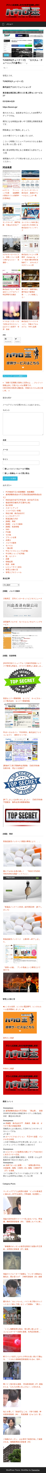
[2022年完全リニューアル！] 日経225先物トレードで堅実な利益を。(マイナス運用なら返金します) (22, 664)
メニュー (9, 24)
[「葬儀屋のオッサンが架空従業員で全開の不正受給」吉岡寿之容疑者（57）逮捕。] (12, 1261)
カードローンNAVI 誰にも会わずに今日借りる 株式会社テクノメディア (30, 226)
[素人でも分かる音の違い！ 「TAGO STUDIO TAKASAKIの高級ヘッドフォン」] (22, 889)
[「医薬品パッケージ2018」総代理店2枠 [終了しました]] (22, 923)
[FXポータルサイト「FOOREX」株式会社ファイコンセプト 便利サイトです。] (21, 749)
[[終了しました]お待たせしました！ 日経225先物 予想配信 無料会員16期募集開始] (22, 816)
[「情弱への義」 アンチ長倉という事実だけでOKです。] (21, 982)
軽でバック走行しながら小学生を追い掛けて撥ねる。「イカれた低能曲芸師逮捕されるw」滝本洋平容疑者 (22, 1358)
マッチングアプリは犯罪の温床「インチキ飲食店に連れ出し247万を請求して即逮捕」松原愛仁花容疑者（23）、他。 (22, 1192)
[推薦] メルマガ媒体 (14, 524)
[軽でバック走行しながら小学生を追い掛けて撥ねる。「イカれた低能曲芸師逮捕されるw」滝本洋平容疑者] (12, 1371)
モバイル (9, 545)
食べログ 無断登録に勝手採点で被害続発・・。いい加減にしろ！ (30, 293)
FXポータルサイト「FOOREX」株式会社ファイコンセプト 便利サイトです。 (22, 733)
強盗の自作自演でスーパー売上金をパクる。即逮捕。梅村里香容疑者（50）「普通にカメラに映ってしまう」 (22, 1220)
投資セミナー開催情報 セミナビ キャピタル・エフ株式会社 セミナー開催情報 (22, 699)
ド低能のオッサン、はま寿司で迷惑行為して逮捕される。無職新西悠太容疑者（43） (22, 1440)
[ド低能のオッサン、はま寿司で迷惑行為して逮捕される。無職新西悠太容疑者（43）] (12, 1453)
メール (5, 450)
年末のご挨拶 (8, 1069)
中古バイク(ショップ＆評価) (17, 551)
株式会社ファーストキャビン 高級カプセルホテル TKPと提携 (30, 324)
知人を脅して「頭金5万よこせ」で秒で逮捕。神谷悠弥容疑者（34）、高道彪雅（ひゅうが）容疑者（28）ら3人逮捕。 (22, 1413)
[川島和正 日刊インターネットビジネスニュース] (22, 609)
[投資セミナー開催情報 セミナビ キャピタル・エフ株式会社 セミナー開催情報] (22, 716)
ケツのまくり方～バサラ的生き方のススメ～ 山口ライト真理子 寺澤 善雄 (11, 325)
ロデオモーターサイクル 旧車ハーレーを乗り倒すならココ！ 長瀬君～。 (11, 258)
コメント (6, 410)
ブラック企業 (11, 537)
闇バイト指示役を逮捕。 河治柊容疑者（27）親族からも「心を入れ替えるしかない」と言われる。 (23, 1385)
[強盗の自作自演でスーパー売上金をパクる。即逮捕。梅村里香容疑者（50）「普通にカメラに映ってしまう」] (12, 1233)
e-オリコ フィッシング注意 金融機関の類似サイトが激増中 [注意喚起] (11, 194)
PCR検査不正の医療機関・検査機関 (20, 492)
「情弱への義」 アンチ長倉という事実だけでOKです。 (21, 968)
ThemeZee (35, 1470)
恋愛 (7, 559)
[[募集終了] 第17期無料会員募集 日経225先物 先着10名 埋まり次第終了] (22, 783)
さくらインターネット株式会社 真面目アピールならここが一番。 (30, 192)
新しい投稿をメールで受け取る (17, 473)
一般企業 (9, 548)
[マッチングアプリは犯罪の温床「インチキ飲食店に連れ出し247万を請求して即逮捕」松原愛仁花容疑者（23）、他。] (12, 1205)
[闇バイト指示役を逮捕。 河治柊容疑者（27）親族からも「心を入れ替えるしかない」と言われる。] (12, 1398)
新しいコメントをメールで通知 (17, 469)
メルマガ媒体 (11, 543)
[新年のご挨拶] (22, 1052)
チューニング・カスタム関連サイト (15, 376)
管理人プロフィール (14, 572)
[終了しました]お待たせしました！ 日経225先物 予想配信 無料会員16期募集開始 (23, 800)
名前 (4, 440)
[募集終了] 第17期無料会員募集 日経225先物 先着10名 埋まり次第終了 (22, 767)
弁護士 (8, 540)
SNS (7, 529)
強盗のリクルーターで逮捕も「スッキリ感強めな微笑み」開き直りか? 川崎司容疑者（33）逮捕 (22, 1275)
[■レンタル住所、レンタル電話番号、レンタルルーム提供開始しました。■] (20, 1023)
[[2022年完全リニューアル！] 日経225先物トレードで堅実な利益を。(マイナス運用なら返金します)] (22, 681)
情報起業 (9, 562)
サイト (5, 459)
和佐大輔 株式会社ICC (15, 513)
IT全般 (8, 532)
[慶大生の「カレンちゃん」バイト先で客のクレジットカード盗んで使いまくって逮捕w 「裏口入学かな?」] (12, 1316)
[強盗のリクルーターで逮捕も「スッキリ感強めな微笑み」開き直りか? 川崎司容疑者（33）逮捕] (12, 1288)
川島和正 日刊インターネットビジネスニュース (22, 599)
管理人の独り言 (12, 570)
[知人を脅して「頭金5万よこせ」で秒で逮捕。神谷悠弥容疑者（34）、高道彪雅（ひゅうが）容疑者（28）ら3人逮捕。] (12, 1426)
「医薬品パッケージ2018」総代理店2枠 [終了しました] (22, 908)
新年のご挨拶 (9, 1038)
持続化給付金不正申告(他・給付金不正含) (22, 500)
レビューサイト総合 (14, 567)
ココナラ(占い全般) (13, 511)
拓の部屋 (9, 505)
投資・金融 (10, 564)
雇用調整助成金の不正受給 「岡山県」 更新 (24, 1111)
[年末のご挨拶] (22, 1083)
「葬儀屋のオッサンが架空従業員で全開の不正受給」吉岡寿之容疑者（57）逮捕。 (22, 1247)
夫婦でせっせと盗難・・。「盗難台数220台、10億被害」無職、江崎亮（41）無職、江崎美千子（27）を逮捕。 (22, 1168)
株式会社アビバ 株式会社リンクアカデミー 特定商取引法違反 (11, 292)
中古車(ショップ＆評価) (15, 553)
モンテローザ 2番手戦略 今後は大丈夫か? (11, 223)
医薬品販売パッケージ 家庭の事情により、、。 (22, 841)
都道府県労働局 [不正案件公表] (18, 503)
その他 (6, 55)
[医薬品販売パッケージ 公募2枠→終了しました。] (21, 953)
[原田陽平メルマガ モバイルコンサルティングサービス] (22, 638)
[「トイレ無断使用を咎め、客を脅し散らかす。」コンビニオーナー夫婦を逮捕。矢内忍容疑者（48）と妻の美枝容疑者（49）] (12, 1343)
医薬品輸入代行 (12, 519)
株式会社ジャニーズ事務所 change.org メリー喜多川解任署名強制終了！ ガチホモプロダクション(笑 (30, 260)
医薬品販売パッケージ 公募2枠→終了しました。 (21, 940)
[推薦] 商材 (10, 521)
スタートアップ (12, 508)
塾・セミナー (11, 556)
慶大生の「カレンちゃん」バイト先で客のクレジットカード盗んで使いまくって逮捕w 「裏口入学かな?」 (22, 1303)
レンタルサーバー (13, 516)
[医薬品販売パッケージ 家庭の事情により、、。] (22, 855)
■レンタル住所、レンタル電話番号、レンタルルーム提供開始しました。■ (22, 1008)
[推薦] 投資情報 (12, 527)
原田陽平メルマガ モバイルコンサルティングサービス (22, 623)
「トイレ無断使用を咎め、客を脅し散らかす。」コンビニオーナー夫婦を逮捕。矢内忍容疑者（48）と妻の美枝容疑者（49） (22, 1330)
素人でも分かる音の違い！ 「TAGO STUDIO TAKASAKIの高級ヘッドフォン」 (21, 872)
